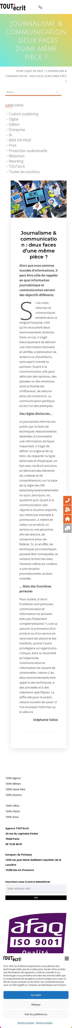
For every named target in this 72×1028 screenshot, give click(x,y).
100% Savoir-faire (15, 789)
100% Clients (12, 811)
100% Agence (13, 778)
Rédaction (16, 156)
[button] (67, 958)
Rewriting (16, 161)
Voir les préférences (36, 1014)
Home (19, 71)
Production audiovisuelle (28, 150)
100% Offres (12, 805)
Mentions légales (26, 1022)
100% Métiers (13, 783)
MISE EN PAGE (20, 140)
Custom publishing (23, 114)
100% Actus (12, 817)
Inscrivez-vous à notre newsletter (27, 881)
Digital (14, 119)
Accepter (36, 995)
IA (10, 135)
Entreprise (17, 129)
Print (12, 145)
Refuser (36, 1004)
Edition (14, 124)
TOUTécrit (17, 166)
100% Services (13, 795)
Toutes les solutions (24, 171)
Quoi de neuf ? (35, 71)
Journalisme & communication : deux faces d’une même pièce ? (38, 245)
